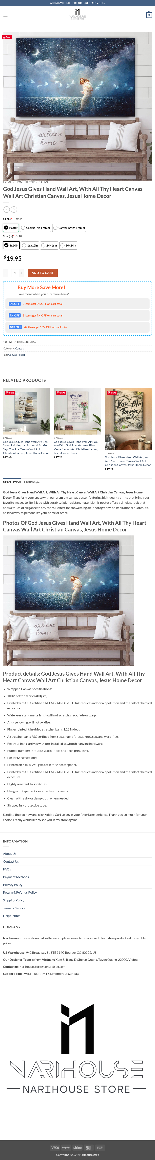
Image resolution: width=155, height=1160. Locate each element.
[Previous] (3, 432)
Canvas (44, 182)
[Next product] (6, 209)
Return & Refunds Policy (20, 892)
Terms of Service (14, 908)
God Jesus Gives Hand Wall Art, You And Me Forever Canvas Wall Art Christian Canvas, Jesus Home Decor (128, 460)
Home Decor (25, 182)
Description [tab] (12, 482)
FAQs (7, 869)
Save (8, 37)
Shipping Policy (13, 900)
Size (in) (8, 236)
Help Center (11, 916)
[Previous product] (14, 209)
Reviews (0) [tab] (32, 482)
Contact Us (11, 861)
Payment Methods (16, 877)
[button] (5, 15)
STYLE (7, 218)
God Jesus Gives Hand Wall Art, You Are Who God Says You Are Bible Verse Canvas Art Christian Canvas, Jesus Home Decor (76, 447)
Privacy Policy (12, 885)
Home (7, 182)
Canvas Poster (16, 354)
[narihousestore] (77, 15)
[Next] (152, 432)
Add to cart (43, 272)
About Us (9, 853)
